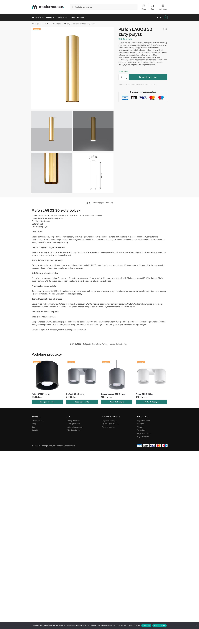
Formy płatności (73, 424)
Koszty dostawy (73, 421)
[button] (162, 17)
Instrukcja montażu (74, 427)
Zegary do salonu (144, 433)
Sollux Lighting (121, 344)
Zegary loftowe (143, 436)
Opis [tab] (88, 203)
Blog (152, 9)
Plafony (67, 24)
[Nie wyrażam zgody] (196, 625)
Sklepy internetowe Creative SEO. (61, 446)
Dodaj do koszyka (148, 77)
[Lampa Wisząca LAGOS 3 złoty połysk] (164, 29)
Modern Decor (40, 446)
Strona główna (37, 24)
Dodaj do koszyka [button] (47, 402)
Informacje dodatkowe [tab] (103, 203)
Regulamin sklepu (109, 421)
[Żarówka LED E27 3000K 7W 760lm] (166, 29)
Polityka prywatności (110, 424)
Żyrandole (141, 430)
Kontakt (35, 430)
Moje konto (163, 9)
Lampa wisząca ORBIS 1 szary (113, 394)
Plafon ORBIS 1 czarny (41, 394)
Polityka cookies (108, 427)
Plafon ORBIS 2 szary (75, 394)
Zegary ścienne (143, 421)
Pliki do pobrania (73, 430)
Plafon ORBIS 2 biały (144, 394)
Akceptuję (146, 625)
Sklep (144, 9)
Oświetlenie (57, 24)
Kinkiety (140, 424)
